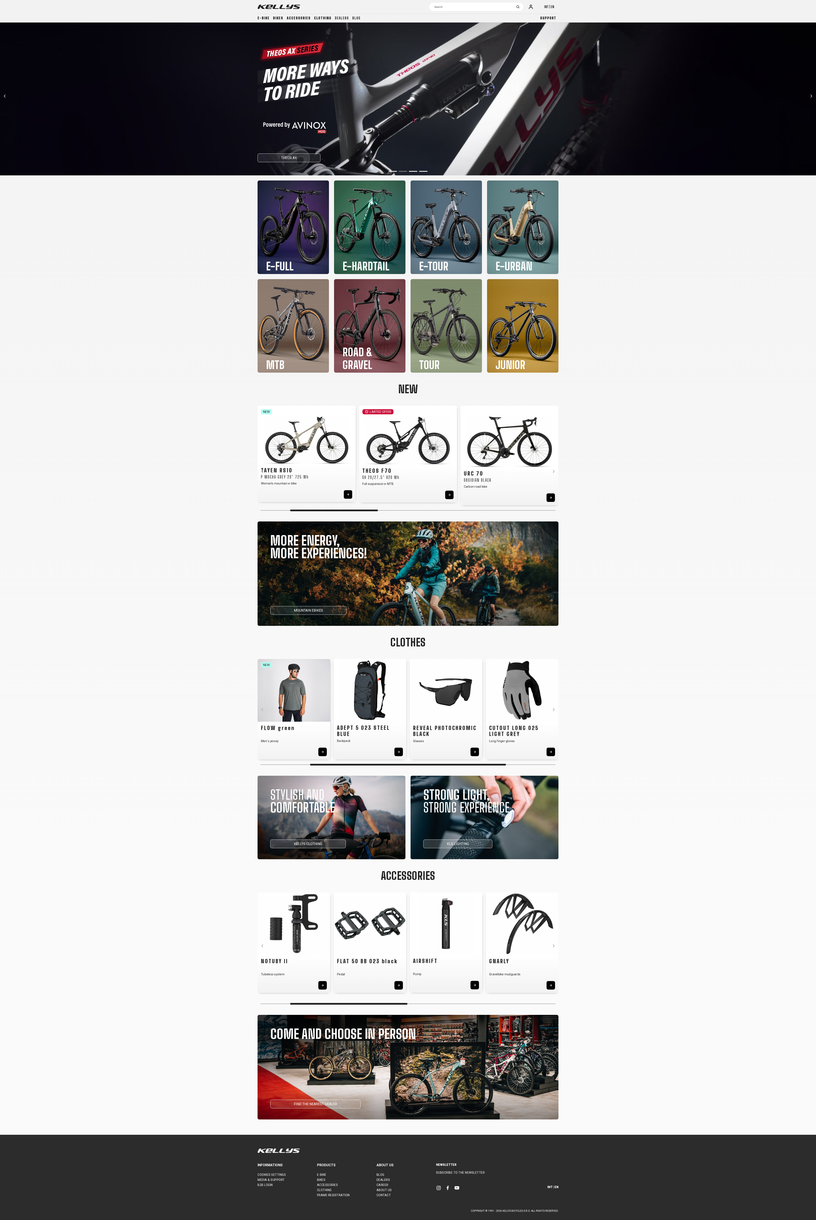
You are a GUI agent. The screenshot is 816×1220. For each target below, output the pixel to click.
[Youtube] (456, 1187)
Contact (384, 1195)
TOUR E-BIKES (323, 158)
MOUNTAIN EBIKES (308, 610)
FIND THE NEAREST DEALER (315, 1104)
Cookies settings (272, 1174)
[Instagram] (438, 1187)
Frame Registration (333, 1195)
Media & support (271, 1180)
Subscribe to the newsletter (460, 1172)
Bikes (278, 18)
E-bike (264, 18)
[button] (392, 171)
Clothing (323, 18)
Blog (356, 18)
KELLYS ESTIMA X (280, 158)
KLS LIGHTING (458, 844)
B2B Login (265, 1185)
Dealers (342, 18)
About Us (384, 1190)
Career (382, 1185)
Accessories (299, 18)
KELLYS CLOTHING (308, 844)
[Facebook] (447, 1187)
